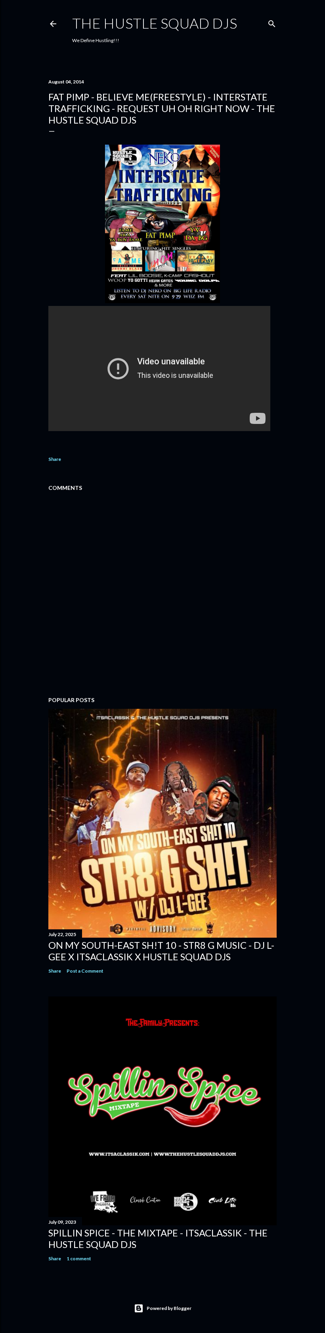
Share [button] (54, 459)
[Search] (272, 22)
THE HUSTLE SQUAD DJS (154, 23)
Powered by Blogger (169, 1308)
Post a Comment (85, 971)
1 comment (79, 1258)
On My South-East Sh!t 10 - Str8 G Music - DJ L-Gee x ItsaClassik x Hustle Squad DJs (161, 950)
